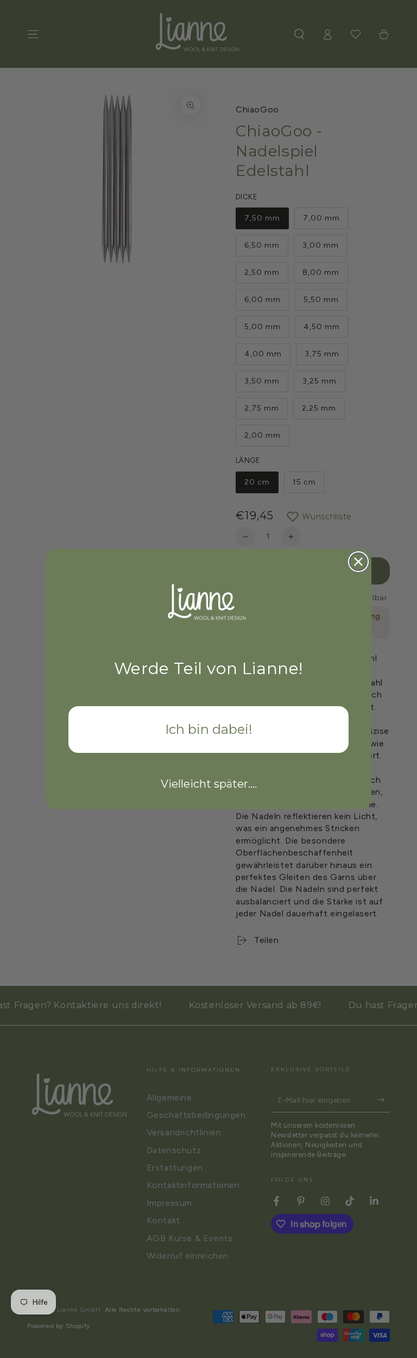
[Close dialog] (358, 561)
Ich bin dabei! (208, 729)
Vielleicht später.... (209, 783)
